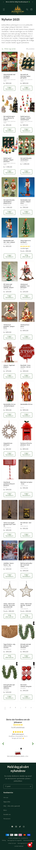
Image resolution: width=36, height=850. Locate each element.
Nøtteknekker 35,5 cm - (26, 405)
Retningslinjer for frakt (23, 843)
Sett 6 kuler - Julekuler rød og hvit (25, 685)
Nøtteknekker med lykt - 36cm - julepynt (9, 241)
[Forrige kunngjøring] (3, 2)
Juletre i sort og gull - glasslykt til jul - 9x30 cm (9, 524)
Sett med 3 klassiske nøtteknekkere (25, 159)
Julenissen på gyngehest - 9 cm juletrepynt (24, 285)
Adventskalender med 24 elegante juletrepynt (9, 76)
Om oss (5, 797)
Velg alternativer (26, 256)
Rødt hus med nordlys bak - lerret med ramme (26, 564)
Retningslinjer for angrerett (15, 840)
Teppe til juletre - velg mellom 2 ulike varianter (9, 646)
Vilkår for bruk (12, 843)
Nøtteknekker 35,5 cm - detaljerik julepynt (9, 405)
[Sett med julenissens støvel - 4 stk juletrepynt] (18, 751)
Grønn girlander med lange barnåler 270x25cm (9, 686)
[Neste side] (31, 708)
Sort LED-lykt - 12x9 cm (25, 523)
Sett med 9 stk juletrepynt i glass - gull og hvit (25, 76)
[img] (18, 725)
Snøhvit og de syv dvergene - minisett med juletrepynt (25, 118)
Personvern (6, 818)
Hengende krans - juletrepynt (8, 444)
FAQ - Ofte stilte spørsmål (11, 806)
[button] (4, 9)
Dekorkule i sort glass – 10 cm (26, 483)
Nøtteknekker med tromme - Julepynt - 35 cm (25, 201)
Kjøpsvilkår (6, 802)
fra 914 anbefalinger (18, 727)
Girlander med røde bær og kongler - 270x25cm (25, 646)
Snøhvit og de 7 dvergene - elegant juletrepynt (8, 159)
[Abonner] (30, 786)
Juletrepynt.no (16, 838)
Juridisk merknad (19, 846)
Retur (5, 810)
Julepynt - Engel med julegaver (9, 366)
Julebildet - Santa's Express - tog (8, 564)
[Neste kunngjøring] (33, 2)
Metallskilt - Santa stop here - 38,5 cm (25, 366)
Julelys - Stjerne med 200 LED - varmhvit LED (26, 605)
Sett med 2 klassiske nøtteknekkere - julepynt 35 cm (9, 201)
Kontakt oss (7, 814)
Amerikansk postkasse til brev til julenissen (9, 483)
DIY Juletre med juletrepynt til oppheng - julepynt (8, 285)
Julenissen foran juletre (24, 325)
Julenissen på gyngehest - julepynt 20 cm (9, 326)
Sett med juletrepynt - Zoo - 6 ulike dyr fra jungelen (9, 118)
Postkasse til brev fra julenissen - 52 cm (26, 444)
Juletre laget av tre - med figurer (25, 241)
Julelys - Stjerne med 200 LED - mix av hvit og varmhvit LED (9, 605)
